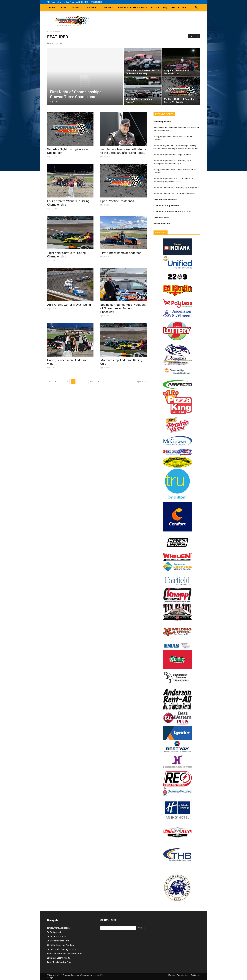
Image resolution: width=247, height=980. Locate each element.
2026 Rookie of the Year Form (61, 945)
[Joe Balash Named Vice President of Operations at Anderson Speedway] (123, 284)
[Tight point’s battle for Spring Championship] (70, 232)
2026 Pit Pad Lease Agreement (61, 949)
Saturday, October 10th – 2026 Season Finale (174, 193)
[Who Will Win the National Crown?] (143, 91)
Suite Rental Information (132, 7)
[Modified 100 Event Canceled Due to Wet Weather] (181, 91)
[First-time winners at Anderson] (123, 232)
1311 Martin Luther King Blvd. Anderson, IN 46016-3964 (67, 2)
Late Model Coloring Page (59, 962)
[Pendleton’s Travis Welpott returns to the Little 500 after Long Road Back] (123, 129)
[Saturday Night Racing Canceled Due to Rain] (70, 129)
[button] (196, 7)
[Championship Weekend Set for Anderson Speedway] (143, 62)
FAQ (165, 7)
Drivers (90, 7)
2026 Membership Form (58, 940)
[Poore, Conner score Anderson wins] (70, 340)
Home (52, 7)
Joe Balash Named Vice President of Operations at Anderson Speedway (123, 308)
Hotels (155, 7)
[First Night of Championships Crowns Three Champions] (85, 81)
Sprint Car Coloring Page (58, 957)
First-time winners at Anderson (120, 253)
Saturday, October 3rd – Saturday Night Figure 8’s (176, 187)
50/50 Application (55, 932)
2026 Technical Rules (57, 936)
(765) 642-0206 (96, 2)
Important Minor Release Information (64, 953)
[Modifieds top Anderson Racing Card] (123, 340)
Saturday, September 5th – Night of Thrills (172, 154)
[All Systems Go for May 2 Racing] (70, 284)
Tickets (63, 7)
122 (91, 381)
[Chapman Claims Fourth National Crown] (181, 62)
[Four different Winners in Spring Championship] (70, 180)
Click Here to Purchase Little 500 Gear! (172, 211)
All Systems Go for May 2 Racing (69, 304)
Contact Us (177, 7)
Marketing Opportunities (178, 975)
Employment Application (58, 927)
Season (75, 7)
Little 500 (105, 7)
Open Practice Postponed (117, 201)
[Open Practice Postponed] (123, 180)
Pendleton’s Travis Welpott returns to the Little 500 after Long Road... (123, 151)
